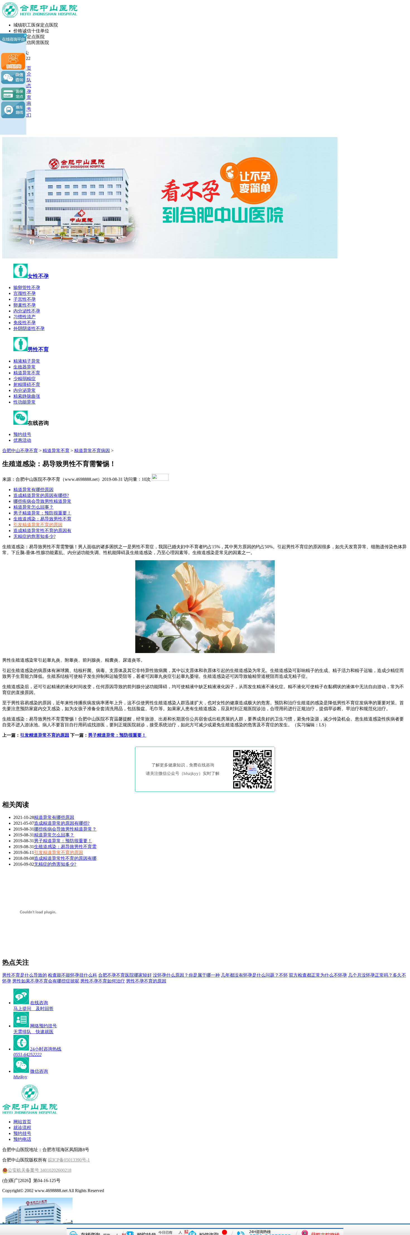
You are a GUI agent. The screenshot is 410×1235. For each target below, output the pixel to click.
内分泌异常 (24, 390)
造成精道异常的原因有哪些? (41, 495)
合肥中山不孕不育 (20, 450)
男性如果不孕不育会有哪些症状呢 (45, 981)
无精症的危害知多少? (34, 536)
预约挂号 (22, 434)
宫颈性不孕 (24, 293)
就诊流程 (22, 1127)
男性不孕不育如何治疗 (102, 981)
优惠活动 (22, 440)
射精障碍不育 (26, 384)
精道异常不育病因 (92, 450)
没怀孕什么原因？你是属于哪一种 (186, 975)
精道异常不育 (26, 372)
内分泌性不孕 (26, 311)
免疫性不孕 (24, 322)
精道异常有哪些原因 (33, 489)
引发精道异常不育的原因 (44, 735)
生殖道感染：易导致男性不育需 (65, 846)
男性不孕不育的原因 (146, 981)
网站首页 (22, 1121)
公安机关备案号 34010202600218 (39, 1170)
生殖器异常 (24, 367)
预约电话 (22, 1139)
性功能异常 (24, 402)
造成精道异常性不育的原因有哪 (65, 858)
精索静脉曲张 (26, 396)
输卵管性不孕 (26, 287)
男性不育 (38, 349)
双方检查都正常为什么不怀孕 (318, 975)
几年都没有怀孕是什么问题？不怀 (254, 975)
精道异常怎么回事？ (33, 507)
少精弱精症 (24, 378)
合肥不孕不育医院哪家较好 (125, 975)
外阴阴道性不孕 (29, 328)
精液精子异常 (26, 361)
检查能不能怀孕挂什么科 (72, 975)
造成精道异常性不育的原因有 (42, 530)
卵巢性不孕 (24, 305)
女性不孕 (38, 276)
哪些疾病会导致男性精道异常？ (65, 829)
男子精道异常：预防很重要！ (42, 513)
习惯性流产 (24, 316)
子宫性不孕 (24, 299)
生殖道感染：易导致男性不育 (42, 518)
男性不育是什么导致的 (24, 975)
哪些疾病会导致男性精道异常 (42, 501)
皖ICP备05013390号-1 (69, 1160)
